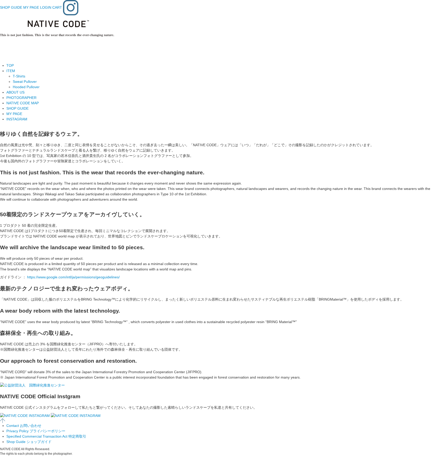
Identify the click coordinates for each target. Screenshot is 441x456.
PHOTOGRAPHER (21, 98)
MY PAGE (31, 7)
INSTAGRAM (16, 119)
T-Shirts (19, 76)
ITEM (10, 71)
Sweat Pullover (25, 81)
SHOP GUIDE (11, 7)
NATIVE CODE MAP (22, 103)
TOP (10, 65)
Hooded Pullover (26, 87)
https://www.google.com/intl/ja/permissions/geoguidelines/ (73, 277)
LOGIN (45, 7)
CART (57, 7)
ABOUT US (15, 92)
